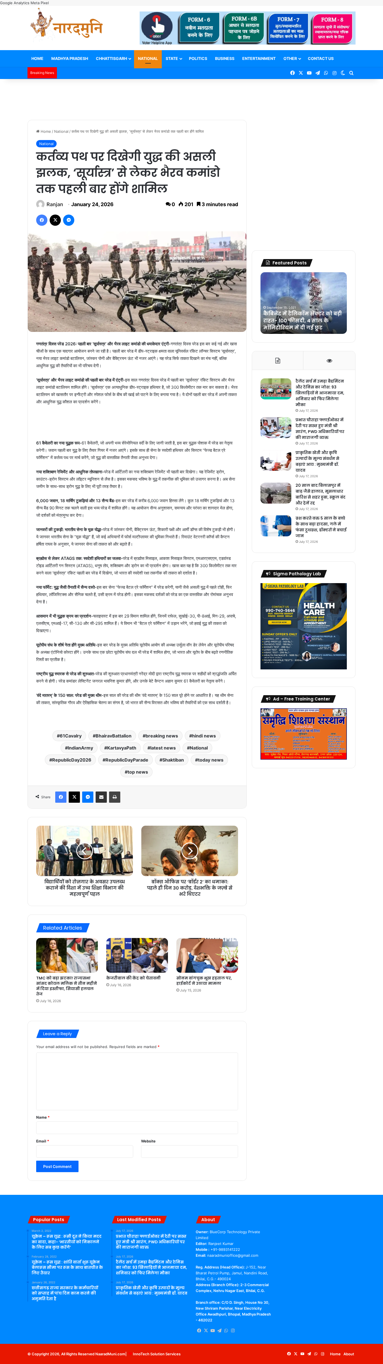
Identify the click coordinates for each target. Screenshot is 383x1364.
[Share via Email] (101, 797)
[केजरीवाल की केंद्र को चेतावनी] (137, 955)
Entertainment (259, 58)
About (348, 1354)
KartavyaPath (121, 748)
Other (290, 58)
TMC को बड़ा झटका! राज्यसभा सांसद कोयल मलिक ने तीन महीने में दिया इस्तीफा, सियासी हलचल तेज (66, 986)
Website (148, 1141)
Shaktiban (173, 760)
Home (37, 58)
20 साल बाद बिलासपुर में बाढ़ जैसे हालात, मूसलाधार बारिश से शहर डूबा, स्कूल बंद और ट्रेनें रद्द (320, 494)
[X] (55, 220)
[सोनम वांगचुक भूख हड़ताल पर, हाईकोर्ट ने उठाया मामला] (207, 955)
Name (43, 1117)
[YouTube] (212, 1330)
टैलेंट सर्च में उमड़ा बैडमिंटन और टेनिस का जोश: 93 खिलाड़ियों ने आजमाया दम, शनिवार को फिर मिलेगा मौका (320, 393)
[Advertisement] (191, 97)
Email (42, 1141)
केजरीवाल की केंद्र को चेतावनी (133, 978)
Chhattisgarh (111, 58)
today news (210, 760)
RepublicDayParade (126, 760)
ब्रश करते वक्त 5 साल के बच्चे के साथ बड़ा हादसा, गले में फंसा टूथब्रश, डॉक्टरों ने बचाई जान (321, 527)
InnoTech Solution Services (157, 1354)
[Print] (114, 797)
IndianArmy (80, 748)
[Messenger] (68, 220)
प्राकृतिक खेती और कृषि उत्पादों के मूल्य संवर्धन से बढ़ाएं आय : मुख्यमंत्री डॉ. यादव (317, 461)
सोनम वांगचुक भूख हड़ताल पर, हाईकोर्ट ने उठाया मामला (204, 980)
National (148, 58)
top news (138, 772)
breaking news (162, 736)
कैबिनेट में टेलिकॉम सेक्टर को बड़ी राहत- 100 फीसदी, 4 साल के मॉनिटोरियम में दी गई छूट (302, 320)
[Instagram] (232, 1330)
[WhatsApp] (226, 1330)
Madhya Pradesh (69, 58)
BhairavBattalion (113, 736)
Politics (198, 58)
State (172, 58)
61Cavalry (71, 736)
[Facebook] (41, 220)
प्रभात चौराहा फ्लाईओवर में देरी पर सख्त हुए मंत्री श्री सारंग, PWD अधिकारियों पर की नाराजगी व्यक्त (320, 428)
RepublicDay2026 (71, 760)
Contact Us (321, 58)
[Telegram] (219, 1330)
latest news (163, 748)
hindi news (204, 736)
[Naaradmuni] (66, 26)
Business (224, 58)
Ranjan (55, 204)
